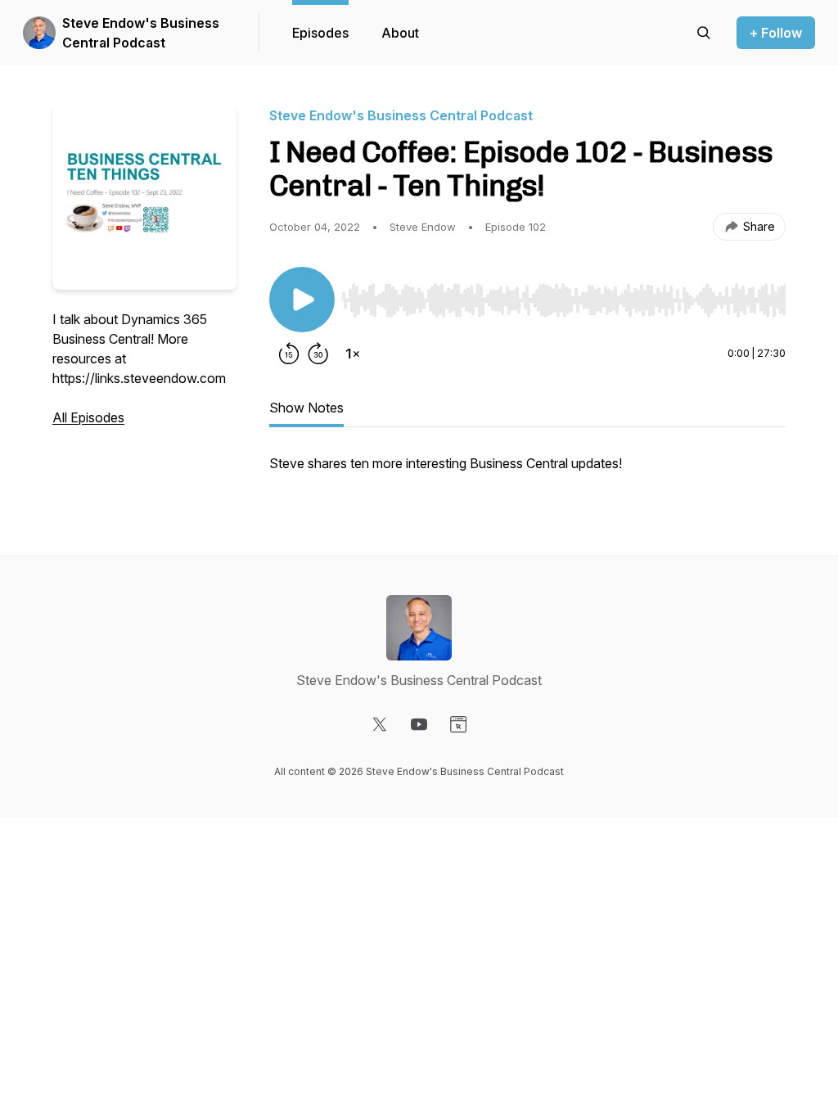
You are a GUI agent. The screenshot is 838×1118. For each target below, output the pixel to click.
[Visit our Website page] (458, 724)
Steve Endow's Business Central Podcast (140, 33)
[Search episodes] (703, 33)
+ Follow (776, 33)
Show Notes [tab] (306, 407)
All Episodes (88, 417)
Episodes (320, 33)
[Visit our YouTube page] (419, 724)
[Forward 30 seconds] (318, 353)
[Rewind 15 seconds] (288, 353)
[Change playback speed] (352, 353)
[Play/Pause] (302, 299)
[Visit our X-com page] (380, 724)
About (400, 33)
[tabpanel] (527, 471)
